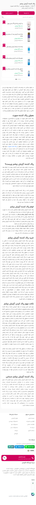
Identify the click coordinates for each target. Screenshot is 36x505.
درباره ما (32, 427)
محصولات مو (14, 424)
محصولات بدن (14, 427)
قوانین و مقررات (30, 421)
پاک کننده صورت (14, 6)
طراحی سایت (23, 496)
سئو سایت (16, 496)
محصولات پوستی (25, 6)
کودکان (16, 433)
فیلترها (26, 13)
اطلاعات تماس (30, 424)
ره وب (10, 496)
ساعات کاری (31, 430)
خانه (32, 6)
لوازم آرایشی (14, 418)
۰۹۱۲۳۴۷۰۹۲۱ (21, 457)
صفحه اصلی (31, 418)
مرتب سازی (9, 13)
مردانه (16, 430)
